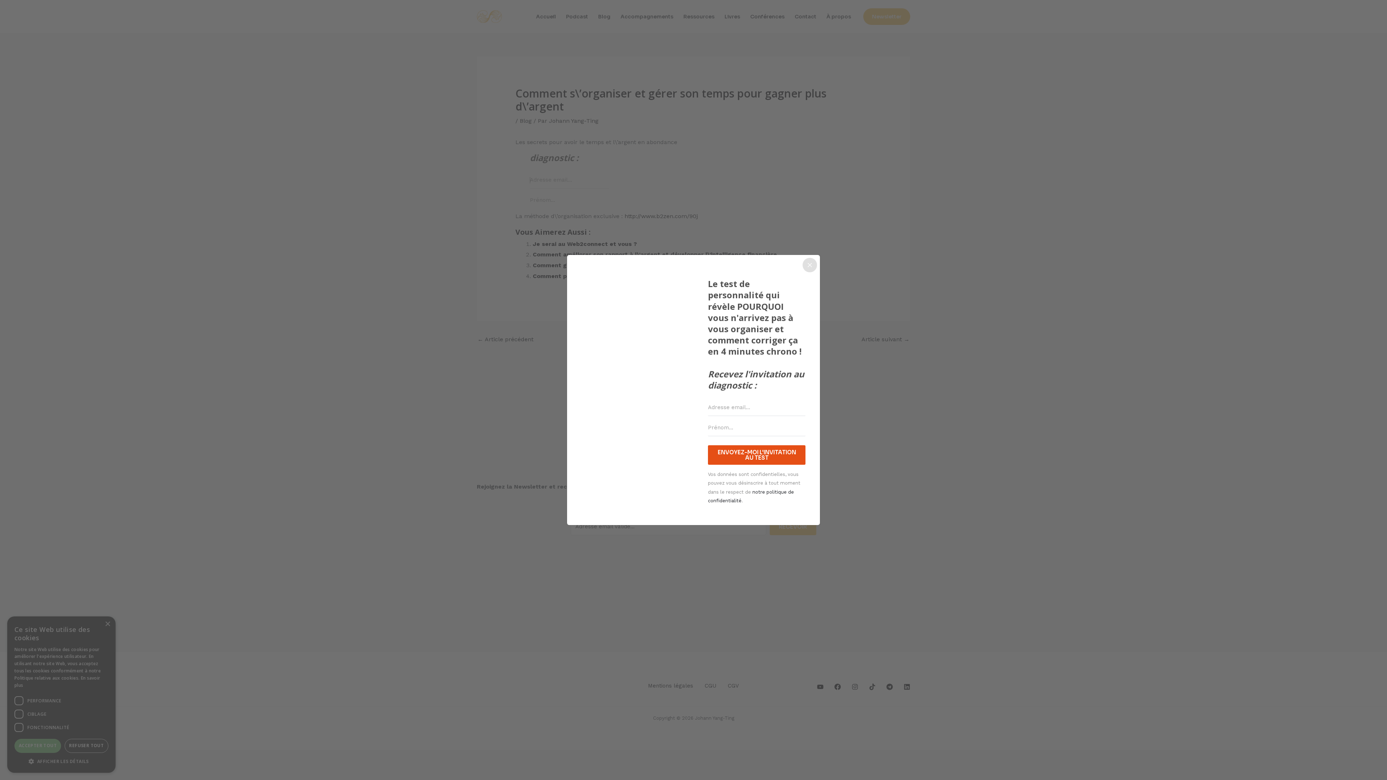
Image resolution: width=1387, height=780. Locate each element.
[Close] (810, 265)
